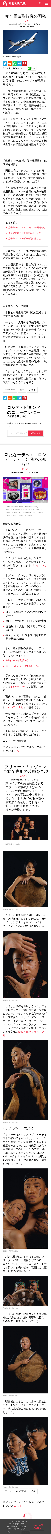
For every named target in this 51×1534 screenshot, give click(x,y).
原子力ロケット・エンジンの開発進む (26, 228)
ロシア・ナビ (15, 707)
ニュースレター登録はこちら (23, 666)
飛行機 (32, 390)
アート (8, 1491)
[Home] (5, 3)
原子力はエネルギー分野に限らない (25, 239)
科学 (22, 390)
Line (33, 68)
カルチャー (25, 776)
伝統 (33, 1491)
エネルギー (10, 390)
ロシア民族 (21, 1491)
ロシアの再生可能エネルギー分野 (24, 233)
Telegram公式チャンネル (20, 660)
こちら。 (19, 751)
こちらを (22, 1526)
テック (25, 21)
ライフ (25, 469)
